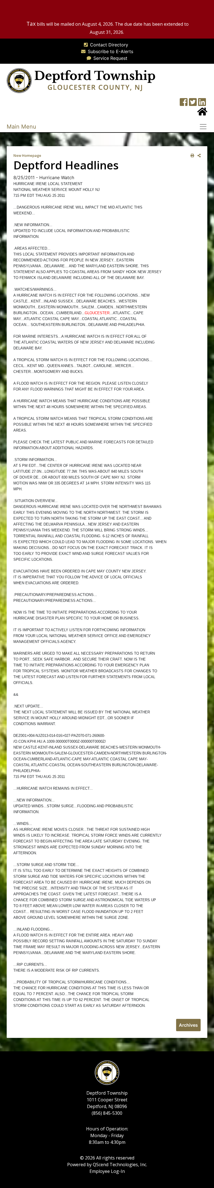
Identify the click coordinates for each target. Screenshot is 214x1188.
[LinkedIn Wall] (202, 104)
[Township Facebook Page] (184, 104)
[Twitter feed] (193, 104)
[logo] (81, 80)
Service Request (110, 58)
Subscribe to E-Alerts (110, 51)
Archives (188, 1025)
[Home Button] (202, 113)
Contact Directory (109, 45)
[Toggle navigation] (205, 126)
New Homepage (27, 155)
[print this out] (191, 155)
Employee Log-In (107, 1171)
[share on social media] (198, 155)
